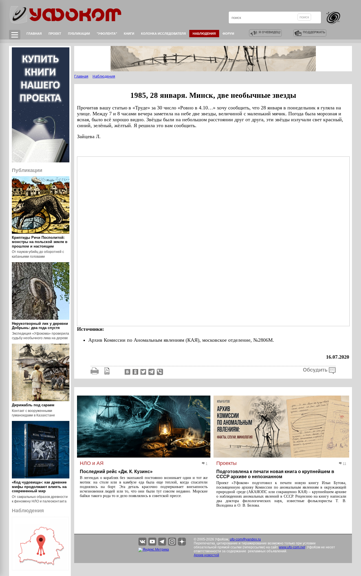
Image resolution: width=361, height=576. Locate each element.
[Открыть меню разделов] (14, 34)
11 (344, 464)
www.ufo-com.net (292, 547)
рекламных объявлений (267, 551)
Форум (228, 33)
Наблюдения (204, 33)
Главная (34, 33)
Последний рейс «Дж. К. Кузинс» (116, 471)
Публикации (79, 33)
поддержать (314, 32)
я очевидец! (270, 32)
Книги (129, 33)
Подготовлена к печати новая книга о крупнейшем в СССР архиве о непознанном (275, 474)
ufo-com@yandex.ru (245, 539)
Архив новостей (206, 555)
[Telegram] (151, 371)
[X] (142, 371)
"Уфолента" (107, 33)
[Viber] (160, 371)
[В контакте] (127, 371)
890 (332, 369)
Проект (55, 33)
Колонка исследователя (163, 33)
